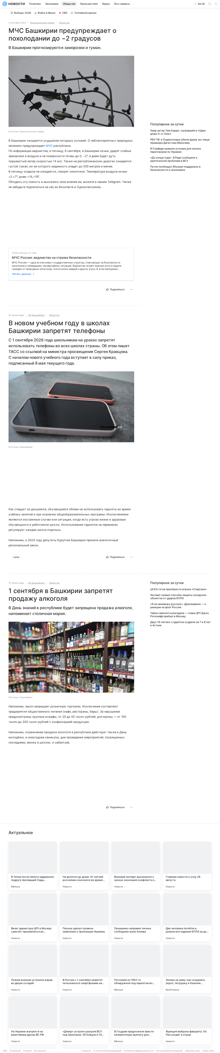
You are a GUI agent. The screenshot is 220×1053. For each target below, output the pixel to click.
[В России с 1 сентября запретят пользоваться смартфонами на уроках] (84, 969)
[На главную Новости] (16, 4)
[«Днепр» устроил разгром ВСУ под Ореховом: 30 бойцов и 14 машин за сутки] (84, 1020)
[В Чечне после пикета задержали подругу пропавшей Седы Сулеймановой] (33, 866)
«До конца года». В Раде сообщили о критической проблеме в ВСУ (173, 159)
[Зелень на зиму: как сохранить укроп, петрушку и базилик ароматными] (187, 969)
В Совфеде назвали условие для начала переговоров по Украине (175, 150)
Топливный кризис (85, 12)
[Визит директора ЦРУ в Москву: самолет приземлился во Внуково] (33, 917)
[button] (71, 91)
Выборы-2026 (22, 12)
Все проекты (40, 1050)
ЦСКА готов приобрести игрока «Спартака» (178, 589)
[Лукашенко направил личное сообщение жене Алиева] (136, 917)
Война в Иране (46, 12)
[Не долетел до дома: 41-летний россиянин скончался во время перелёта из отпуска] (84, 866)
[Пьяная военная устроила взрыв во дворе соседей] (33, 969)
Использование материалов (169, 1050)
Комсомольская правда (42, 22)
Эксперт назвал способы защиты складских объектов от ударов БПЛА (178, 596)
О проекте (86, 1050)
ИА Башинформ (36, 315)
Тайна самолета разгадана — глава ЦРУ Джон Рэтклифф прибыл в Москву (179, 614)
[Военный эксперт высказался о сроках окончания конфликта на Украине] (136, 866)
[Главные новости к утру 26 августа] (187, 866)
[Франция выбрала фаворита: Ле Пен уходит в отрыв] (187, 1020)
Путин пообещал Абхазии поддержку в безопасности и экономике (175, 168)
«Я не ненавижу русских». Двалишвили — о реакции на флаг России (178, 605)
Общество (64, 22)
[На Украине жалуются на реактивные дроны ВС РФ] (33, 1020)
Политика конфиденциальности (138, 1050)
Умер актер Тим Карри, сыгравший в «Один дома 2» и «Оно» (178, 132)
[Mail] (5, 4)
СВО (64, 12)
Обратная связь (192, 1050)
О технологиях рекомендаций (107, 1050)
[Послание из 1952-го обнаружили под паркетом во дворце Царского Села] (136, 969)
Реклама (27, 1050)
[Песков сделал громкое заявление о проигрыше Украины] (84, 917)
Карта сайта (208, 1050)
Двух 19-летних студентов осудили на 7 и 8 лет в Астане (180, 623)
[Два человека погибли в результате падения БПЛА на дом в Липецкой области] (187, 917)
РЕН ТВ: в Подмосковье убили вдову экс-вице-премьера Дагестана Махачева (180, 141)
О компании (15, 1050)
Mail (5, 1050)
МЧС (49, 145)
